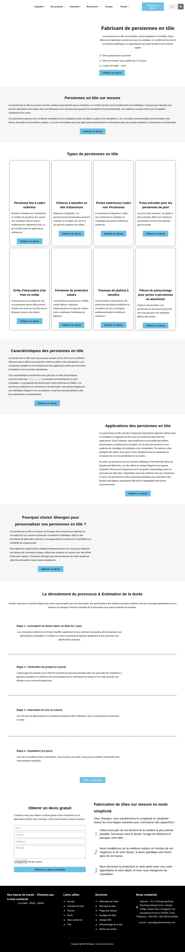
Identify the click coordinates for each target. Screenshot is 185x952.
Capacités (38, 6)
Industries (74, 6)
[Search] (181, 6)
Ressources (92, 6)
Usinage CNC (35, 379)
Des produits (57, 6)
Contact (109, 6)
